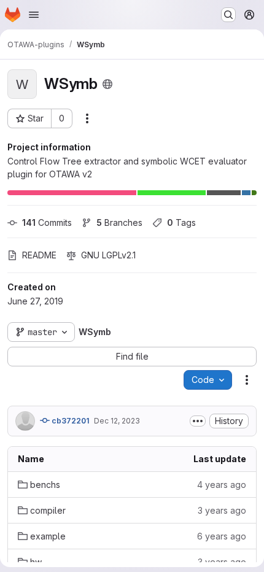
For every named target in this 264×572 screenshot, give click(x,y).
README (39, 255)
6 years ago (221, 536)
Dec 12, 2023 (117, 420)
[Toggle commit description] (198, 421)
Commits (47, 222)
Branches (119, 222)
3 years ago (222, 510)
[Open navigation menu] (34, 15)
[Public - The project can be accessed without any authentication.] (107, 84)
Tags (181, 222)
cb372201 (69, 420)
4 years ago (221, 484)
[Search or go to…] (228, 14)
